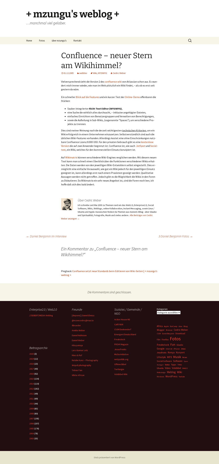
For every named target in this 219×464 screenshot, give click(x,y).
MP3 (169, 357)
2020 (31, 353)
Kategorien (162, 309)
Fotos (42, 40)
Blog (186, 326)
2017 (31, 368)
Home (29, 40)
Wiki (95, 73)
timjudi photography (81, 365)
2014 (31, 383)
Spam (186, 361)
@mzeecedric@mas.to (83, 320)
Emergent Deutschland (125, 334)
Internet (169, 349)
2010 (31, 403)
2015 (31, 378)
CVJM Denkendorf (122, 329)
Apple (166, 326)
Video (168, 368)
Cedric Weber (119, 73)
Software (177, 360)
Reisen (184, 357)
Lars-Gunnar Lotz (80, 350)
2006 (31, 423)
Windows (160, 377)
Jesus (183, 348)
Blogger (161, 329)
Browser (169, 330)
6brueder (76, 325)
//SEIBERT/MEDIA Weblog (41, 315)
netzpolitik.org (121, 359)
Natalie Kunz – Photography (85, 360)
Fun (172, 344)
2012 (31, 393)
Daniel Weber (78, 340)
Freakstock (119, 339)
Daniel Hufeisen (79, 335)
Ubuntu (160, 368)
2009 (31, 408)
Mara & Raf (77, 355)
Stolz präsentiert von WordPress (109, 457)
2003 (31, 438)
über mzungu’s (59, 40)
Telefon (167, 365)
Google (160, 348)
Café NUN (118, 324)
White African (78, 375)
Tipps (173, 364)
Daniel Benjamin (168, 333)
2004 (31, 433)
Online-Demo (132, 97)
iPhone (177, 349)
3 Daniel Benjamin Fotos (176, 236)
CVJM (159, 333)
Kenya (171, 352)
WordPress (171, 376)
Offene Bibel (120, 364)
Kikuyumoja (77, 345)
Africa (160, 326)
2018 (31, 363)
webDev (83, 73)
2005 (31, 428)
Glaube (180, 345)
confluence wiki (113, 81)
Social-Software (164, 361)
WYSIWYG (102, 73)
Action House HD (122, 319)
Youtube (182, 377)
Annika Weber (78, 330)
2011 (31, 398)
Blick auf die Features (87, 97)
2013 (31, 388)
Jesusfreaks (120, 349)
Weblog (171, 372)
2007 (31, 418)
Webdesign (161, 372)
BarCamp (173, 326)
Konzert (180, 352)
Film (158, 339)
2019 (31, 358)
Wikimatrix (71, 157)
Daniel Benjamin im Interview (46, 236)
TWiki (179, 365)
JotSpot (140, 145)
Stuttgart (160, 365)
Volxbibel (176, 368)
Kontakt (77, 40)
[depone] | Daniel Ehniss (83, 315)
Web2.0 (185, 368)
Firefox (165, 339)
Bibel (180, 326)
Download (180, 333)
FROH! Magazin (121, 344)
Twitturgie (119, 369)
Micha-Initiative (121, 354)
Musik (177, 357)
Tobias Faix (77, 370)
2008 (31, 413)
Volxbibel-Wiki (120, 374)
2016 (31, 373)
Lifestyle (161, 357)
